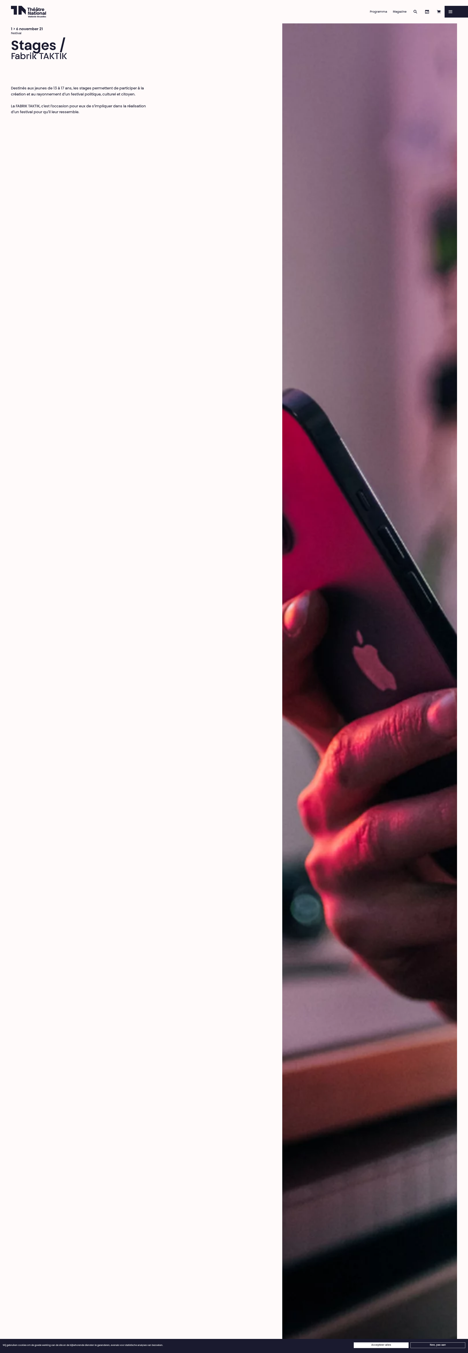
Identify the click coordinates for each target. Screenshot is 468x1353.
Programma (378, 11)
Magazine (400, 11)
